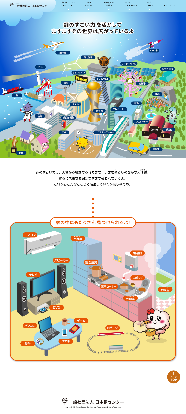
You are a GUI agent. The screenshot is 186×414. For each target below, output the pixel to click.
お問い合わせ (169, 5)
